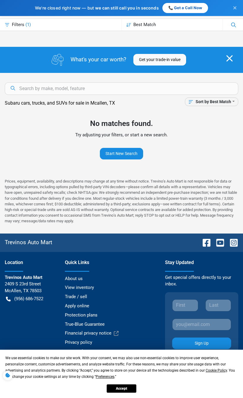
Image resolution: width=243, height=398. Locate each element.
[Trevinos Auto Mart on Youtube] (218, 242)
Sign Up (202, 343)
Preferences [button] (105, 377)
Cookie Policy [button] (216, 370)
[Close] (230, 58)
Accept (121, 388)
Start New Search (121, 153)
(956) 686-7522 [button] (28, 298)
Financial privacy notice (88, 333)
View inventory (79, 287)
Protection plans (81, 315)
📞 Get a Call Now (185, 7)
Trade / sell (76, 296)
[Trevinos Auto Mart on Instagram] (231, 242)
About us (74, 278)
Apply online (77, 306)
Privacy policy (78, 342)
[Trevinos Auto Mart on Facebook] (204, 242)
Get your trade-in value (159, 59)
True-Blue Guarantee (85, 324)
